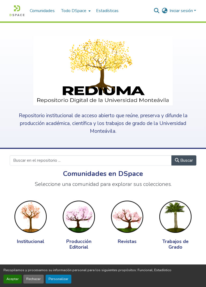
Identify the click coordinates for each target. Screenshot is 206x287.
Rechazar (33, 279)
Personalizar (58, 279)
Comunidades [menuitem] (42, 11)
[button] (17, 10)
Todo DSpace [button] (73, 11)
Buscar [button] (186, 160)
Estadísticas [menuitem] (107, 11)
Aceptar (12, 279)
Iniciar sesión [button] (182, 11)
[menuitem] (75, 10)
